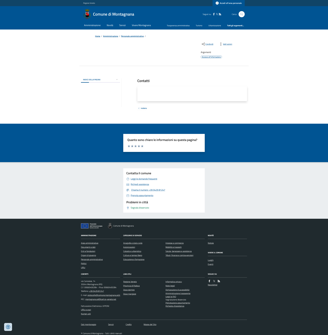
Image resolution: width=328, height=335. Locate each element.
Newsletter (212, 284)
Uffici (83, 267)
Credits (129, 324)
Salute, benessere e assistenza (179, 251)
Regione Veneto (89, 3)
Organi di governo (88, 255)
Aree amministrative (89, 243)
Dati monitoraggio (88, 324)
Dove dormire (129, 289)
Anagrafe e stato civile (132, 243)
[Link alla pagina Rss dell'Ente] (218, 281)
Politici (83, 263)
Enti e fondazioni (88, 251)
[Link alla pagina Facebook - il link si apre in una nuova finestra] (213, 14)
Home (97, 36)
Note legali (170, 285)
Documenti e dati (88, 247)
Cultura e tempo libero (132, 255)
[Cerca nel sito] (241, 14)
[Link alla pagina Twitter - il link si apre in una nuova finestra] (216, 14)
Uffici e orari (86, 309)
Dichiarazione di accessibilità (177, 289)
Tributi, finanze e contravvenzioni (179, 255)
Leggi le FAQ (171, 296)
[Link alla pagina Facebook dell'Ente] (209, 281)
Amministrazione (92, 25)
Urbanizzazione (214, 25)
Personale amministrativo (132, 36)
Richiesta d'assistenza (175, 306)
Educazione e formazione (133, 259)
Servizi (122, 25)
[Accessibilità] (8, 327)
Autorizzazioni (129, 247)
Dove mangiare (129, 293)
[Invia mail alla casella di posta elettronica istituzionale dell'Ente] (104, 295)
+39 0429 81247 (96, 291)
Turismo (199, 25)
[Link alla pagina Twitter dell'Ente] (214, 281)
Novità (110, 25)
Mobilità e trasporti (174, 247)
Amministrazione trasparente (178, 293)
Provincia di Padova (131, 285)
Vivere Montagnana (141, 25)
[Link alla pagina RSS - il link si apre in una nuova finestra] (220, 14)
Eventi (210, 264)
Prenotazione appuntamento (178, 302)
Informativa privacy (174, 281)
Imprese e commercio (175, 243)
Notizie (211, 243)
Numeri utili (86, 313)
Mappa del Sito (150, 324)
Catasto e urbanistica (132, 251)
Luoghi (210, 260)
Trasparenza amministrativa (178, 25)
